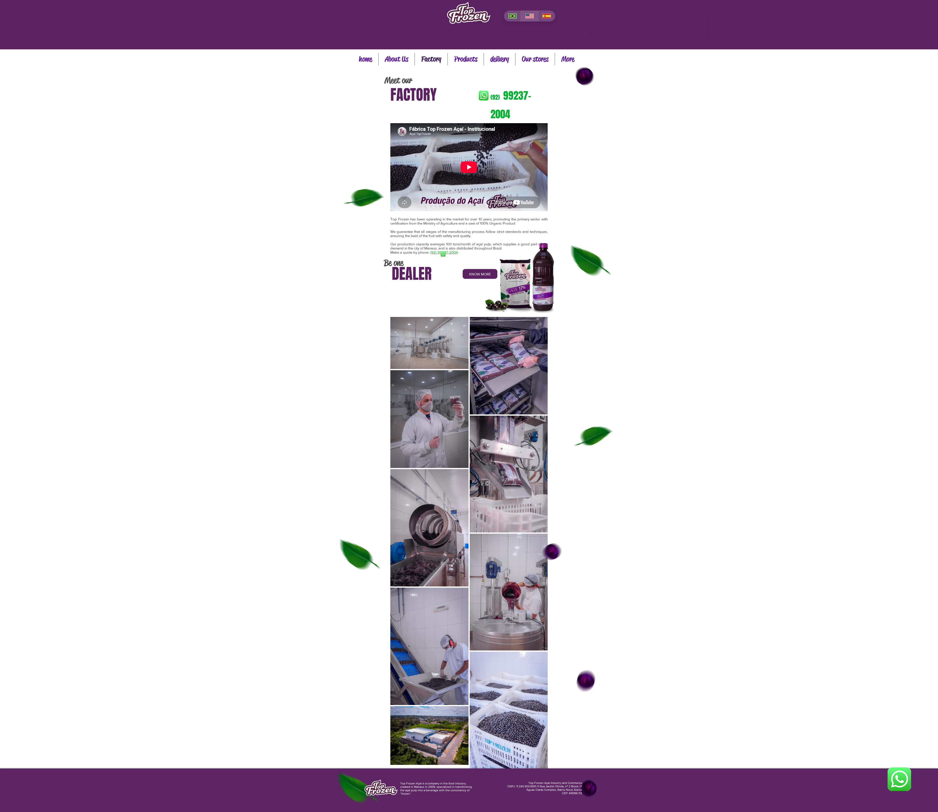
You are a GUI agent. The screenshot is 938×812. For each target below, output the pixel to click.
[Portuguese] (512, 16)
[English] (529, 16)
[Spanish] (546, 16)
